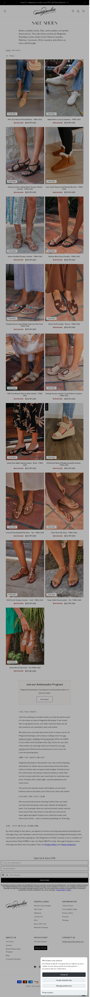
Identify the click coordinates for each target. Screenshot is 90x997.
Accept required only (64, 980)
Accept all (64, 975)
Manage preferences (64, 986)
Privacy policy (47, 993)
